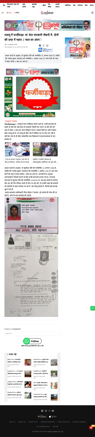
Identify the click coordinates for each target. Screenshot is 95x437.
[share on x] (43, 45)
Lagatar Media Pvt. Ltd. (55, 431)
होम (4, 5)
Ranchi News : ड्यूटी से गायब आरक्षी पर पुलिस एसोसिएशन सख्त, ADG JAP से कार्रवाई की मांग (41, 362)
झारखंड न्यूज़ (8, 144)
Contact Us (22, 422)
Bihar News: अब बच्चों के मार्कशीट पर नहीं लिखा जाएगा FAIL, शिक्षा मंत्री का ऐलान (13, 362)
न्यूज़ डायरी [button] (24, 5)
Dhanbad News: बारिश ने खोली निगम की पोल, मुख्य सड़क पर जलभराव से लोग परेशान (15, 394)
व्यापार (92, 5)
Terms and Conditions (48, 422)
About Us (12, 422)
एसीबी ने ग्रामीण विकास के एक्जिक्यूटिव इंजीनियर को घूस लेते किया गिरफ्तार (44, 162)
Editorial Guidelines (79, 422)
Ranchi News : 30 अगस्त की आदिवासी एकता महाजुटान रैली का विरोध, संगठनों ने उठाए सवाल (15, 373)
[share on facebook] (39, 45)
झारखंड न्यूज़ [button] (34, 5)
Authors (55, 426)
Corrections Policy (64, 422)
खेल (74, 5)
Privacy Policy (33, 422)
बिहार (44, 5)
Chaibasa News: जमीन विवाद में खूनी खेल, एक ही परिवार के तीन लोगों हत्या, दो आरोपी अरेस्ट (15, 384)
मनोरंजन (80, 5)
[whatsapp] (47, 45)
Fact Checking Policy (43, 426)
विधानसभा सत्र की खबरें (13, 5)
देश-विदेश (49, 5)
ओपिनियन (68, 5)
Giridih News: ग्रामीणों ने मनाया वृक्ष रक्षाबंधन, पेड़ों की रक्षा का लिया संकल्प (40, 373)
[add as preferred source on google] (45, 50)
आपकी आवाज (57, 5)
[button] (2, 13)
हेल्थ (86, 5)
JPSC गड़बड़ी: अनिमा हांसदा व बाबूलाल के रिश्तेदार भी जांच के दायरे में (40, 385)
